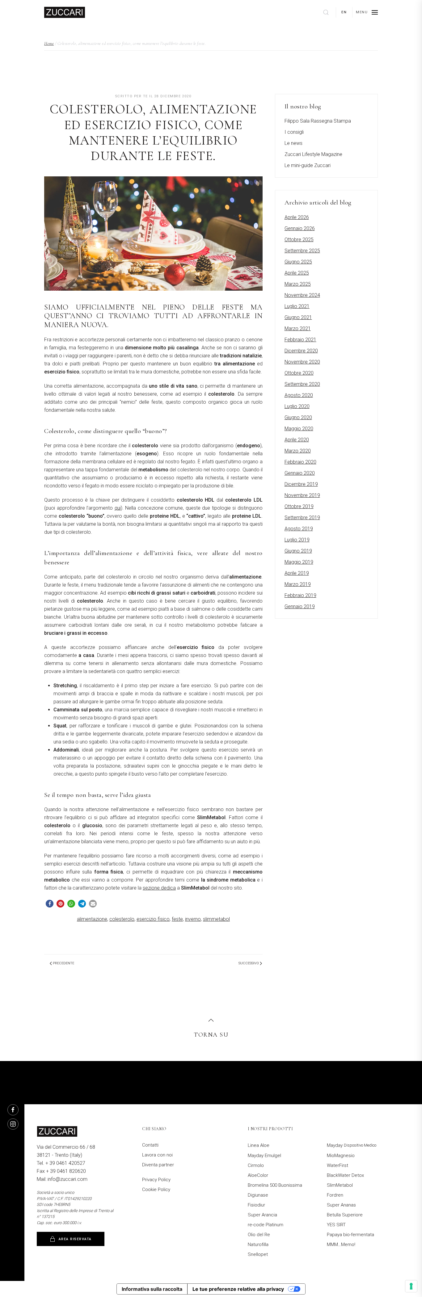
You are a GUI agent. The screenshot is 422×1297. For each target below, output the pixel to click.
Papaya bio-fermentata (350, 1234)
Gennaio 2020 (300, 473)
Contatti (150, 1145)
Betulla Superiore (345, 1215)
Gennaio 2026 (300, 228)
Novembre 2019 (302, 495)
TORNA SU (211, 1034)
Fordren (335, 1195)
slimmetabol (216, 919)
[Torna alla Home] (64, 12)
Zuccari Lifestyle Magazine (313, 154)
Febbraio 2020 (300, 462)
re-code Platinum (265, 1225)
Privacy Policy (156, 1179)
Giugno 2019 (298, 551)
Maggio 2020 (299, 429)
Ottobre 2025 (299, 239)
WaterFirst (337, 1165)
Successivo (248, 963)
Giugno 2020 (298, 417)
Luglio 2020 (297, 406)
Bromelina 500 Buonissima (275, 1185)
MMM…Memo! (341, 1244)
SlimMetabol (340, 1185)
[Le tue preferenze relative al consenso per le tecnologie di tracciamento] (411, 1286)
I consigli (294, 132)
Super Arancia (262, 1215)
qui (118, 508)
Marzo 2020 (298, 451)
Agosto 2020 (299, 395)
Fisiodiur (256, 1205)
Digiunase (258, 1195)
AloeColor (258, 1175)
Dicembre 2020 (301, 351)
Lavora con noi (157, 1155)
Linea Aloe (258, 1145)
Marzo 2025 (298, 284)
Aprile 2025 (297, 273)
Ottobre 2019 (299, 506)
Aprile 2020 (297, 440)
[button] (367, 12)
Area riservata (75, 1239)
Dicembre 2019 (301, 484)
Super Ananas (341, 1205)
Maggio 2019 (299, 562)
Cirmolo (256, 1165)
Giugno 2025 (298, 262)
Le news (293, 143)
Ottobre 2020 (299, 373)
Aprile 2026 (297, 217)
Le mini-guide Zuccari (308, 165)
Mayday (351, 1145)
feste (177, 919)
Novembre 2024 (302, 295)
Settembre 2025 (302, 251)
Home (49, 43)
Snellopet (258, 1254)
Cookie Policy (156, 1189)
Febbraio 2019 (300, 595)
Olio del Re (259, 1234)
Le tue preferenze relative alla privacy (238, 1289)
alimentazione (92, 919)
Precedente (63, 963)
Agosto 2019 (299, 529)
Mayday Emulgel (264, 1155)
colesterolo (121, 919)
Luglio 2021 (297, 306)
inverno (193, 919)
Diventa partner (158, 1165)
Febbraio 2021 (300, 340)
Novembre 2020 (302, 362)
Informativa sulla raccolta (152, 1289)
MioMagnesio (341, 1155)
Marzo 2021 (298, 328)
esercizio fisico (153, 919)
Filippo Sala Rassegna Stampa (318, 121)
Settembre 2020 (302, 384)
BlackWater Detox (345, 1175)
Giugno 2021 (298, 317)
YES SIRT (336, 1225)
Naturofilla (258, 1244)
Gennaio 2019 (300, 606)
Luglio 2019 (297, 540)
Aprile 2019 (297, 573)
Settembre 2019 (302, 517)
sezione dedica (159, 888)
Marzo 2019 (298, 584)
